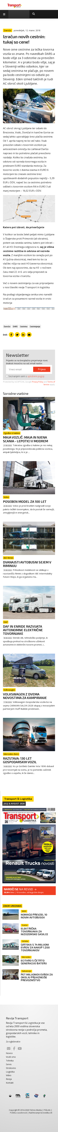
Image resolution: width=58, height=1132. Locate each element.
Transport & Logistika (18, 798)
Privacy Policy (37, 382)
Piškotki (47, 1110)
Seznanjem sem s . (26, 376)
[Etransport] (14, 5)
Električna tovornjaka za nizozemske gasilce (34, 931)
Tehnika (10, 1060)
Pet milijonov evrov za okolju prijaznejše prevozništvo (37, 977)
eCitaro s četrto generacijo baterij (34, 962)
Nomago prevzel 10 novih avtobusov (34, 916)
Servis (9, 1064)
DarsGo (7, 326)
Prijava (42, 369)
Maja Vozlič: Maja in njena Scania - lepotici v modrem (25, 439)
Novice (9, 1053)
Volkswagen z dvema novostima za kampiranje (25, 696)
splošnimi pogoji (36, 376)
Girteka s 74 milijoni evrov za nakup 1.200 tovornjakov (35, 947)
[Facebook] (14, 1048)
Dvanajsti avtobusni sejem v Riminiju (27, 564)
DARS (15, 326)
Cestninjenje (35, 326)
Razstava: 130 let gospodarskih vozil (20, 760)
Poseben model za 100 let (24, 501)
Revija (9, 1079)
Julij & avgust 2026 (14, 803)
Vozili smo (11, 1056)
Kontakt (10, 1082)
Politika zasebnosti (18, 1112)
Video (8, 1075)
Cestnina (23, 326)
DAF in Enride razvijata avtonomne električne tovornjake (23, 629)
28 (51, 1112)
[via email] (29, 334)
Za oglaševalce (13, 1041)
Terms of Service (49, 383)
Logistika (10, 1071)
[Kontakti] (8, 1048)
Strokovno (11, 1068)
